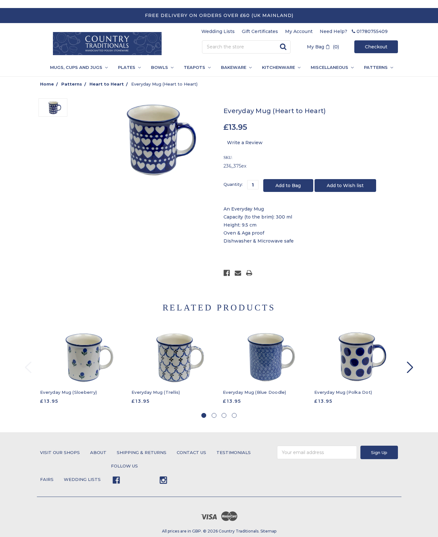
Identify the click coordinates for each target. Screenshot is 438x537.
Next (410, 367)
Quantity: (233, 184)
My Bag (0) (323, 47)
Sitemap (268, 531)
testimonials (233, 452)
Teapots (195, 67)
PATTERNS (374, 67)
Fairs (47, 479)
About (98, 452)
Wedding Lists (218, 31)
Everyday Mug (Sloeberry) (68, 392)
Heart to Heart (106, 84)
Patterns (71, 84)
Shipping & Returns (141, 452)
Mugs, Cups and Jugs (77, 67)
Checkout (376, 47)
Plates (127, 67)
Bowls (160, 67)
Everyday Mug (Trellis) (155, 392)
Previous (28, 367)
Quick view (82, 356)
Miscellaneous (330, 67)
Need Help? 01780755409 (354, 31)
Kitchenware (279, 67)
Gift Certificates (260, 31)
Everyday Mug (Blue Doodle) (254, 392)
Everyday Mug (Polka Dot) (343, 392)
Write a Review (245, 142)
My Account (299, 31)
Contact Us (191, 452)
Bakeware (234, 67)
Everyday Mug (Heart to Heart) (164, 84)
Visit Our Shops (60, 452)
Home (47, 84)
